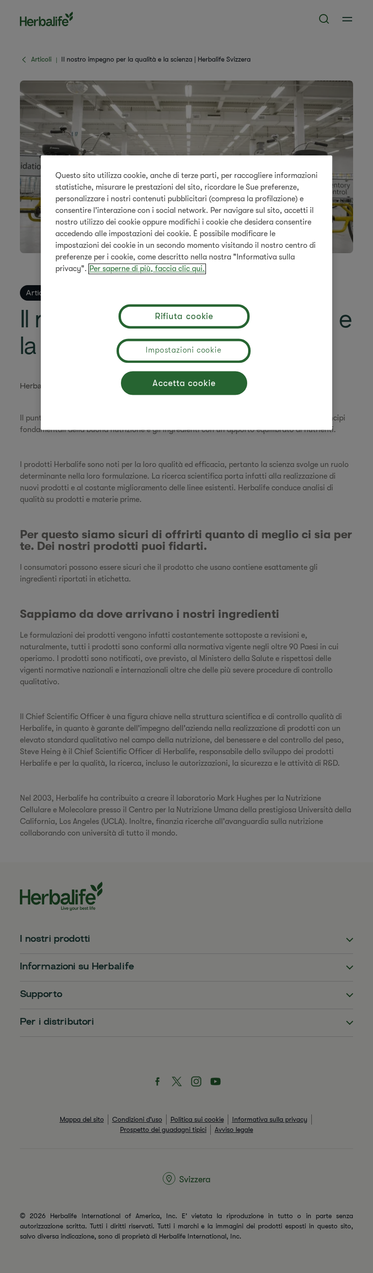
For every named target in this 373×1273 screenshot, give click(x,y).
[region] (186, 292)
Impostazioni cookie (183, 350)
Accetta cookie (184, 383)
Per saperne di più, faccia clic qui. (147, 268)
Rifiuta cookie (184, 316)
